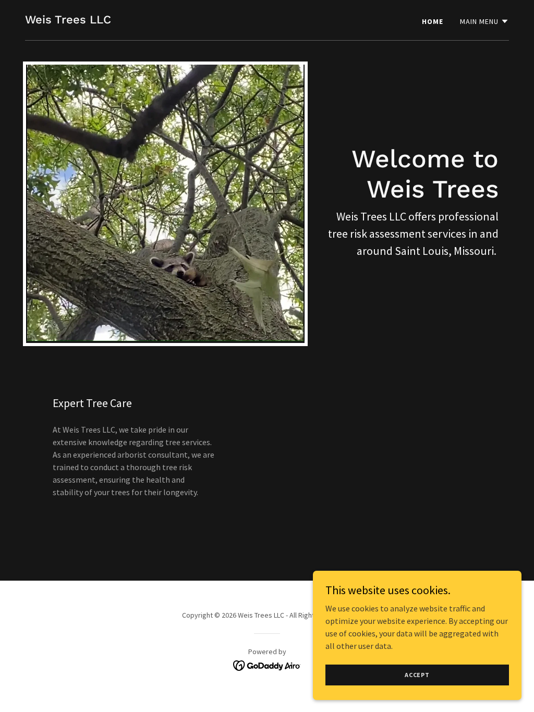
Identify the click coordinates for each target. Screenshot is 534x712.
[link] (68, 20)
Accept (417, 675)
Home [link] (432, 21)
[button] (484, 21)
